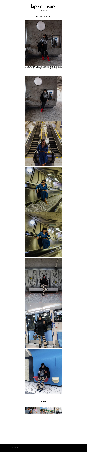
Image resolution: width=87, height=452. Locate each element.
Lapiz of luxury (6, 451)
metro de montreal (51, 18)
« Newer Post (27, 440)
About (5, 0)
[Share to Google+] (45, 401)
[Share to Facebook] (42, 401)
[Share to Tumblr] (44, 401)
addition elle (28, 18)
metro (46, 18)
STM (48, 19)
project (45, 19)
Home (2, 0)
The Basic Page (82, 451)
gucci (43, 18)
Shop (8, 0)
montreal (57, 18)
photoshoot (41, 19)
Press (16, 0)
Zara (50, 19)
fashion (35, 18)
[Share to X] (43, 401)
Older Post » (60, 440)
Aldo (32, 18)
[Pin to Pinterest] (41, 401)
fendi (38, 18)
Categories (12, 0)
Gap (40, 18)
